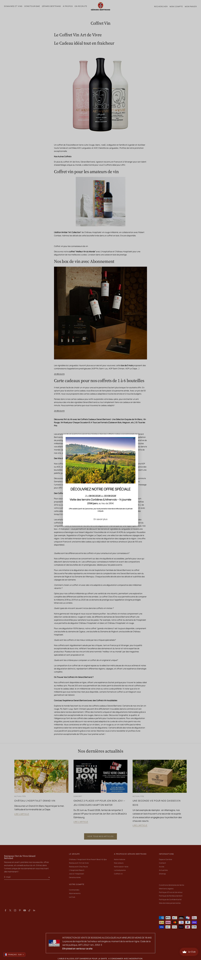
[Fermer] (134, 438)
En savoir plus (100, 519)
